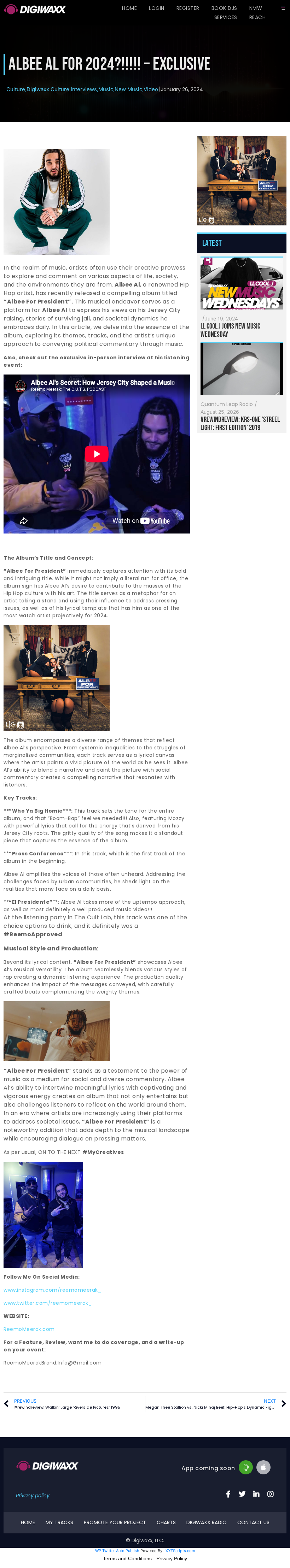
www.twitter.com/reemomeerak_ (48, 1303)
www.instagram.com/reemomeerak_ (52, 1289)
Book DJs (224, 8)
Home (129, 8)
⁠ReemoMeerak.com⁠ (29, 1329)
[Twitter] (242, 1494)
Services (225, 17)
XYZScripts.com (180, 1550)
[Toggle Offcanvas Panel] (283, 8)
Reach (257, 17)
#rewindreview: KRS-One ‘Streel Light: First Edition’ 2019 (240, 423)
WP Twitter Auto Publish (117, 1550)
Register (187, 8)
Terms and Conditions (127, 1558)
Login (156, 8)
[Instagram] (270, 1494)
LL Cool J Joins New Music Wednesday (230, 330)
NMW (255, 8)
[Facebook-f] (228, 1494)
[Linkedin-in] (256, 1494)
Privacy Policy (171, 1558)
